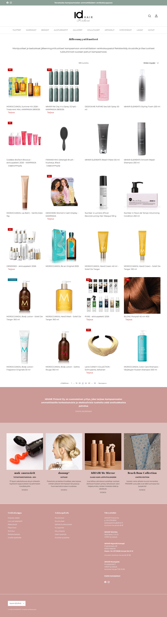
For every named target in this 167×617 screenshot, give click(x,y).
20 (80, 383)
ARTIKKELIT (109, 30)
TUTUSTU (25, 489)
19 (76, 383)
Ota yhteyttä (60, 531)
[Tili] (156, 16)
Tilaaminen (12, 528)
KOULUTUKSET (93, 30)
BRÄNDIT (45, 30)
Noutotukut (59, 518)
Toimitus (11, 531)
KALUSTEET (77, 30)
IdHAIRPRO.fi (17, 609)
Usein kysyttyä (60, 534)
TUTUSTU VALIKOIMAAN (83, 411)
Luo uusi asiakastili (15, 521)
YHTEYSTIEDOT (125, 30)
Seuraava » (103, 383)
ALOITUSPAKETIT (61, 30)
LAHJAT (140, 30)
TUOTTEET (17, 30)
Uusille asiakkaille (14, 538)
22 (86, 383)
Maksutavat (12, 524)
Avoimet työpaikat (62, 538)
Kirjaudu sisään (14, 518)
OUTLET (151, 30)
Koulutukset (59, 521)
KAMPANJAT (31, 30)
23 (89, 383)
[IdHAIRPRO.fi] (83, 16)
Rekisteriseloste (14, 534)
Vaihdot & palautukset (63, 524)
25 (95, 383)
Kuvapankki (59, 528)
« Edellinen (64, 383)
